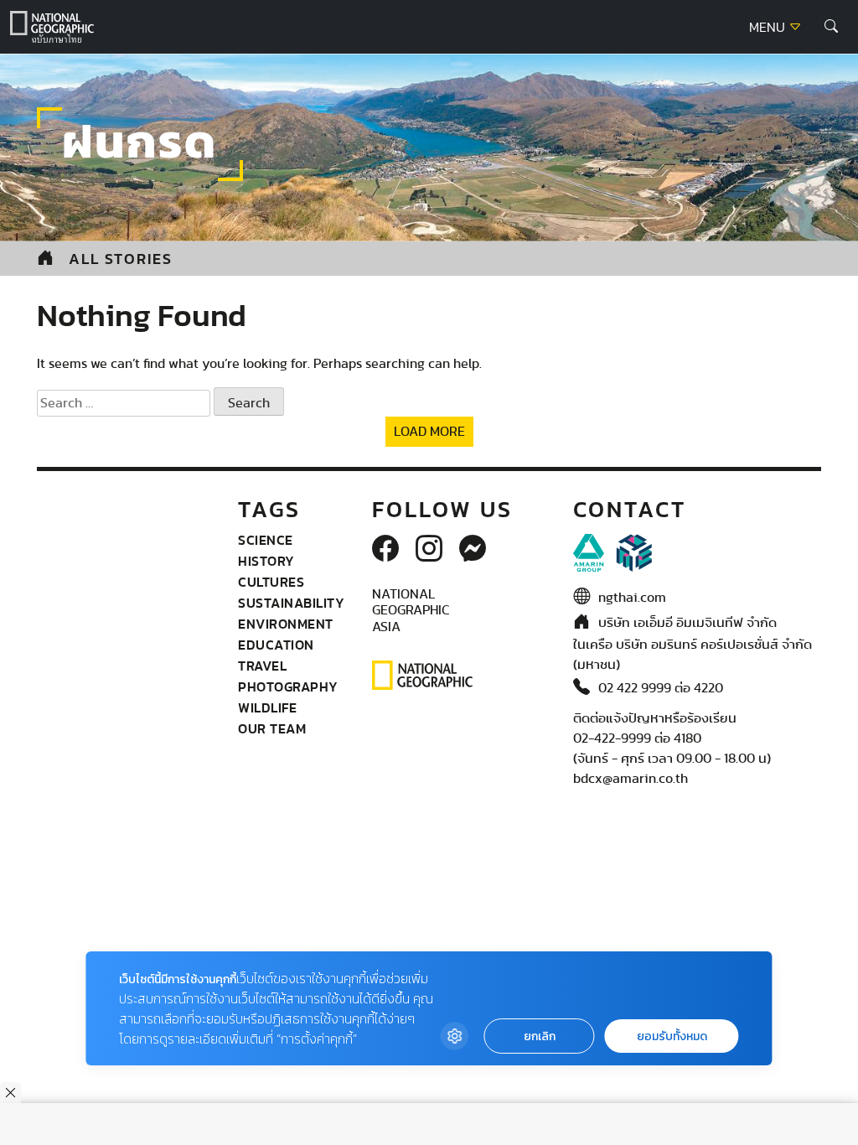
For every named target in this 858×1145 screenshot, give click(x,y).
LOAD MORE (429, 431)
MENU (768, 27)
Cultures (271, 582)
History (266, 561)
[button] (831, 27)
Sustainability (291, 603)
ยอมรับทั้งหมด (672, 1036)
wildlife (267, 707)
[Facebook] (385, 549)
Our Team (272, 728)
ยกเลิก (540, 1036)
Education (276, 645)
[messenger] (472, 549)
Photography (288, 686)
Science (265, 540)
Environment (285, 624)
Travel (262, 665)
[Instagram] (429, 549)
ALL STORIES (121, 258)
